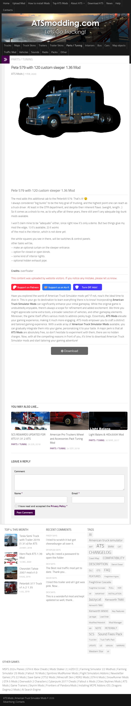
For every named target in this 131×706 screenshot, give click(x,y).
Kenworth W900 (98, 611)
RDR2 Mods (82, 677)
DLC (91, 570)
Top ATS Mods (60, 3)
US (101, 645)
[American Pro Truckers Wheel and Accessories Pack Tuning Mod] (69, 421)
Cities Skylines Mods (109, 681)
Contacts (8, 9)
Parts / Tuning (74, 45)
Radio (45, 52)
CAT (119, 547)
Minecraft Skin (65, 677)
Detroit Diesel (117, 564)
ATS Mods (8, 698)
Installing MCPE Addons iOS (94, 685)
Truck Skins (29, 45)
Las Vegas (92, 617)
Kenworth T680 (114, 599)
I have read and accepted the (42, 506)
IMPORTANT (99, 594)
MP (90, 628)
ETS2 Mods (48, 677)
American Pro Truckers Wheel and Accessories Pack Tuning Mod (67, 438)
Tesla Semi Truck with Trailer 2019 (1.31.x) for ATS (29, 539)
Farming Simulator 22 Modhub (97, 669)
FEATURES (95, 576)
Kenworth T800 (96, 605)
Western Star (96, 651)
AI (90, 535)
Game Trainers (19, 685)
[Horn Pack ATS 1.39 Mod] (10, 558)
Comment (19, 471)
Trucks (7, 45)
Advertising (9, 701)
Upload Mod (18, 3)
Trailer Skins (56, 45)
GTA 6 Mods (98, 677)
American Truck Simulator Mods (30, 698)
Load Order (104, 617)
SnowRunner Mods (118, 677)
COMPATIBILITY (113, 558)
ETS (98, 570)
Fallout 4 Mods (86, 681)
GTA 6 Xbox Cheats (37, 669)
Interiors (89, 45)
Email (76, 493)
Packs (54, 52)
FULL (111, 588)
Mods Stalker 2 (58, 669)
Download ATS (95, 3)
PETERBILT (111, 628)
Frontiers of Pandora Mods (61, 685)
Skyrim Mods (36, 685)
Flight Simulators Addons (94, 673)
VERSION (109, 646)
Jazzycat (95, 599)
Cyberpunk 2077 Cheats (62, 681)
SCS (91, 634)
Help (118, 3)
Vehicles (23, 52)
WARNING (120, 646)
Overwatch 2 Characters (33, 681)
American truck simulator (106, 540)
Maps (17, 45)
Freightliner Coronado (97, 588)
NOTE (98, 628)
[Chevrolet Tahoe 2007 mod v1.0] (10, 573)
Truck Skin (92, 640)
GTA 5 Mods (11, 681)
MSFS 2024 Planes (13, 669)
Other (64, 52)
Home (6, 3)
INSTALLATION (114, 593)
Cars (107, 45)
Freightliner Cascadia (100, 582)
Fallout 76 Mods (35, 673)
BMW (111, 546)
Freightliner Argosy (111, 577)
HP (90, 594)
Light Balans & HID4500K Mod (106, 434)
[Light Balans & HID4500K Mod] (108, 421)
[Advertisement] (69, 164)
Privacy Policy (58, 506)
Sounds (35, 52)
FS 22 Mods (19, 677)
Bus (99, 45)
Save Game (34, 677)
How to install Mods (39, 3)
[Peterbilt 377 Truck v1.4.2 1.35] (10, 587)
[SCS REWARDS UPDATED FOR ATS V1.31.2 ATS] (30, 421)
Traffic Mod (10, 52)
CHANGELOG (100, 552)
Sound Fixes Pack (110, 634)
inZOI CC (73, 669)
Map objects (118, 45)
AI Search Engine (31, 689)
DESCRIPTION (98, 564)
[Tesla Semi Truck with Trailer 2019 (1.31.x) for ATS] (10, 540)
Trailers (43, 45)
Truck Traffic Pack (107, 640)
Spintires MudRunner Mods (62, 673)
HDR (119, 588)
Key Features (118, 611)
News (109, 3)
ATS (100, 546)
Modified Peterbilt (97, 622)
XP (108, 652)
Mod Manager (115, 622)
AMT (91, 547)
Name (18, 493)
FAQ (107, 570)
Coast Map (94, 558)
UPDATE (92, 646)
